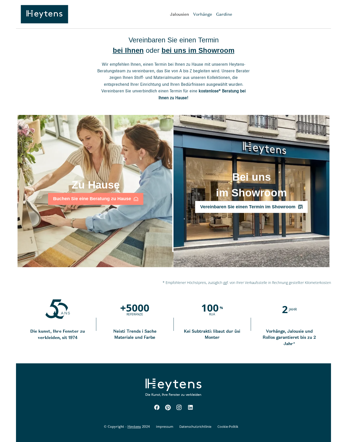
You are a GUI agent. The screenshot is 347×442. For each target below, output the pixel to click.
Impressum (164, 426)
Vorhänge (202, 14)
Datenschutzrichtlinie (195, 426)
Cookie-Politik (227, 426)
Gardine (224, 14)
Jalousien (179, 14)
